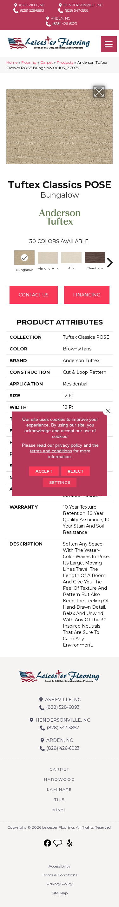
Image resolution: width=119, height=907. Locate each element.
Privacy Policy (60, 883)
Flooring (28, 62)
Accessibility (59, 866)
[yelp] (69, 843)
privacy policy (68, 444)
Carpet (46, 62)
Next (109, 259)
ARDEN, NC (60, 18)
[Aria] (71, 257)
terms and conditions (51, 450)
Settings (59, 482)
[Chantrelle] (95, 257)
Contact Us (34, 295)
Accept (44, 470)
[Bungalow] (24, 257)
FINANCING (86, 295)
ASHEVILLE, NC (31, 5)
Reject (75, 470)
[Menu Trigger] (109, 44)
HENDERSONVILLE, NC (82, 5)
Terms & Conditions (59, 875)
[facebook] (47, 843)
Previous (9, 259)
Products (65, 62)
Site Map (60, 893)
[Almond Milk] (48, 257)
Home (11, 62)
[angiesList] (58, 844)
